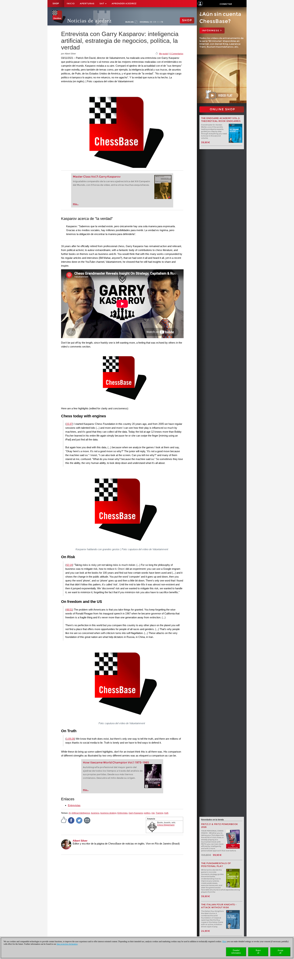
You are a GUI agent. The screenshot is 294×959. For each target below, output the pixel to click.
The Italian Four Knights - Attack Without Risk (219, 906)
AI (70, 813)
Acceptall (280, 951)
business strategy (108, 813)
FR (162, 22)
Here (224, 941)
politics (147, 813)
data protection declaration (67, 944)
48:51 (69, 609)
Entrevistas (74, 805)
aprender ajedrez (124, 3)
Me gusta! (163, 54)
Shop (56, 3)
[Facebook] (71, 820)
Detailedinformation (236, 951)
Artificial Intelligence (80, 813)
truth (166, 813)
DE (151, 22)
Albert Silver (80, 840)
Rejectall (258, 951)
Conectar (226, 4)
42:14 (69, 564)
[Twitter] (79, 820)
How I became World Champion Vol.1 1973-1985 (116, 762)
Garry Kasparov (136, 813)
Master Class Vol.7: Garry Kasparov (97, 176)
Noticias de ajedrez (89, 21)
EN (154, 22)
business (95, 813)
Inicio (71, 3)
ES (158, 22)
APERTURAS (87, 3)
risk (153, 813)
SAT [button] (102, 3)
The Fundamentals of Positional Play (216, 865)
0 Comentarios (176, 54)
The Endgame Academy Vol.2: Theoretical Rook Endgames (221, 120)
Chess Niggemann (166, 825)
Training (159, 813)
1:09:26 (70, 738)
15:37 (69, 423)
